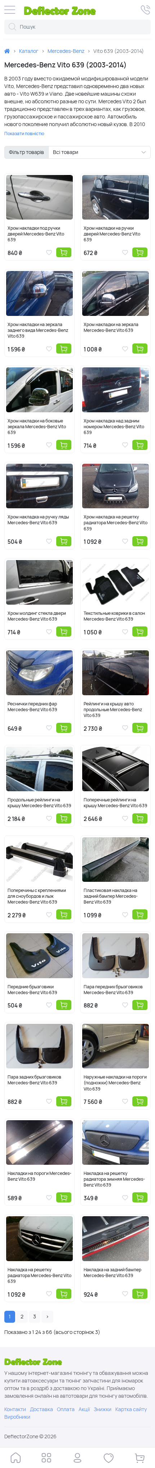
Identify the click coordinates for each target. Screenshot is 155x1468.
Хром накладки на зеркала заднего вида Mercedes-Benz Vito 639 (38, 330)
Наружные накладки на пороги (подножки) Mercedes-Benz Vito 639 (115, 1083)
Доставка (41, 1409)
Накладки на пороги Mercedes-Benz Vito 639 (39, 1176)
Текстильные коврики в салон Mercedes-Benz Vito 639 (114, 616)
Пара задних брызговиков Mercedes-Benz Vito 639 (34, 1080)
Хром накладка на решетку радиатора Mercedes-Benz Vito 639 (115, 522)
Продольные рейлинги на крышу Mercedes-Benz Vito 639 (39, 803)
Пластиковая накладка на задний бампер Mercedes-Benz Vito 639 (111, 896)
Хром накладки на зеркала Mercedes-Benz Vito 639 (111, 327)
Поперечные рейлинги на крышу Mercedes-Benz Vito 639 (115, 803)
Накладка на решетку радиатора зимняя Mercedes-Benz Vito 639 (114, 1179)
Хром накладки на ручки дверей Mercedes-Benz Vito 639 (112, 234)
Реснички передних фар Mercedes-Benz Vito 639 (32, 707)
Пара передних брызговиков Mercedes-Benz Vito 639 (113, 990)
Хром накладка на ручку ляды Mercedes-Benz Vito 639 (38, 520)
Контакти (15, 1409)
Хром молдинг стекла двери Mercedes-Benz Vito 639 (37, 616)
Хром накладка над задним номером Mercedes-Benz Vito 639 (114, 426)
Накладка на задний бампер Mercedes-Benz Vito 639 (112, 1273)
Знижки (102, 1409)
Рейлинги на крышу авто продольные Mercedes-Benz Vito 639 (113, 709)
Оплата (66, 1409)
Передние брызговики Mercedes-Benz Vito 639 (32, 990)
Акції (84, 1409)
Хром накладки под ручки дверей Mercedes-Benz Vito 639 (36, 234)
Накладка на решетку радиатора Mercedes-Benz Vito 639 (39, 1275)
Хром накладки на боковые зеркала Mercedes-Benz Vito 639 (37, 426)
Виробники (17, 1417)
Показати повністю (24, 134)
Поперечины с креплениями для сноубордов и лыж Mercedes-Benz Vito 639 (37, 896)
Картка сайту (131, 1409)
